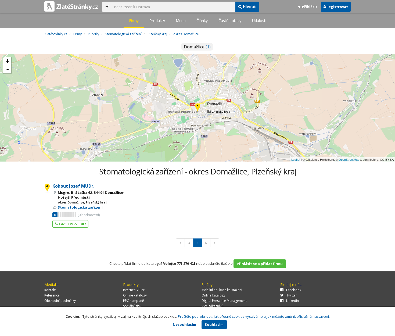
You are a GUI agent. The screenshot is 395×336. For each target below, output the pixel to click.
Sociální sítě (132, 306)
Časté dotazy (229, 20)
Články (202, 20)
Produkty (157, 20)
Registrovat (337, 6)
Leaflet (295, 159)
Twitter (291, 295)
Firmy (134, 20)
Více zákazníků (212, 306)
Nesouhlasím (184, 324)
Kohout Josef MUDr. (73, 186)
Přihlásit (309, 6)
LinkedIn (292, 300)
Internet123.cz (134, 290)
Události (259, 20)
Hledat (249, 6)
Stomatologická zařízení (80, 207)
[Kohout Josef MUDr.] (197, 108)
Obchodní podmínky (60, 300)
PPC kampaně (133, 300)
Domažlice (197, 47)
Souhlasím (214, 324)
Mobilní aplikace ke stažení (222, 290)
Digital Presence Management (224, 300)
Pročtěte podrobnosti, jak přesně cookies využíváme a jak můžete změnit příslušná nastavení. (254, 316)
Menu (181, 20)
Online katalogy (135, 295)
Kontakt (50, 290)
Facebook (293, 290)
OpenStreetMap (349, 159)
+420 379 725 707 (72, 223)
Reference (52, 295)
